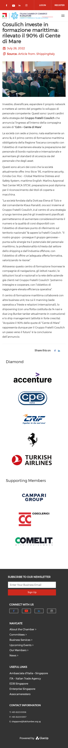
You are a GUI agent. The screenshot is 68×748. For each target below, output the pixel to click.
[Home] (27, 15)
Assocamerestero (20, 694)
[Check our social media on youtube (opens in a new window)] (13, 5)
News (12, 655)
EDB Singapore (18, 683)
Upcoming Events (20, 645)
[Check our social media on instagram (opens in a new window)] (27, 5)
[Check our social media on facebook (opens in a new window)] (7, 5)
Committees (17, 634)
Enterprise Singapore (22, 688)
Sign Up (32, 592)
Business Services (19, 639)
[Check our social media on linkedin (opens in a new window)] (20, 5)
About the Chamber (21, 629)
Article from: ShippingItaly (36, 54)
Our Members (17, 650)
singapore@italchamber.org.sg (26, 721)
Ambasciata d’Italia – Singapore (28, 673)
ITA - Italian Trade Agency (25, 678)
